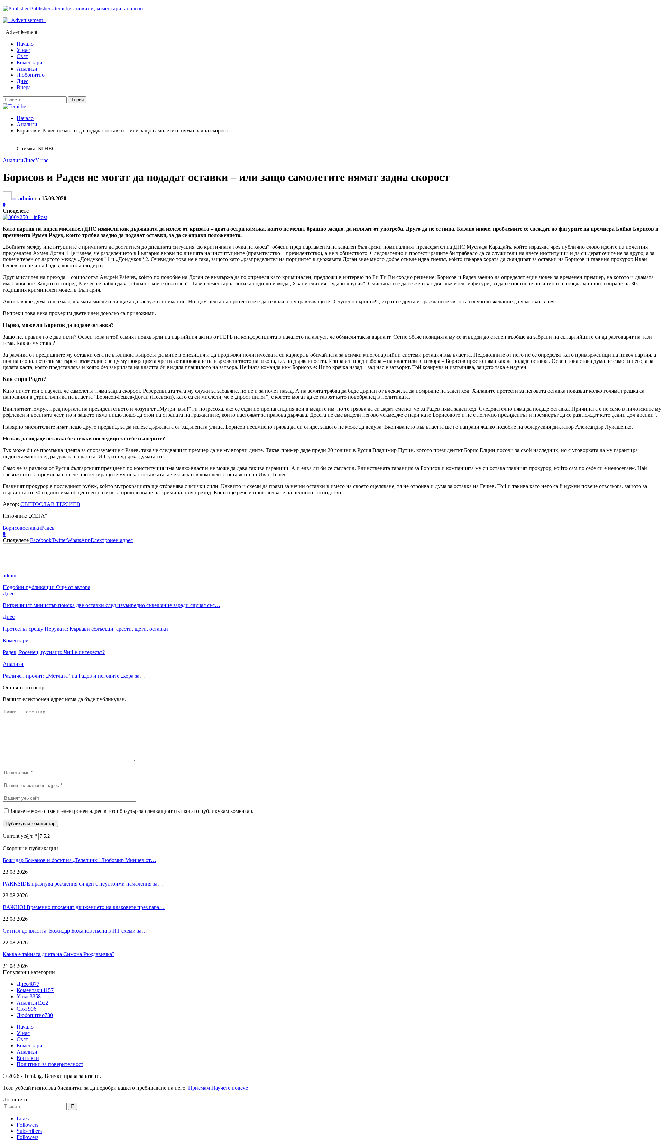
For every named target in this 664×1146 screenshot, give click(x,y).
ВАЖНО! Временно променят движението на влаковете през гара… (84, 907)
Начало (25, 44)
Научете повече (229, 1088)
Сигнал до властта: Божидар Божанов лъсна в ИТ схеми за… (75, 931)
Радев (48, 528)
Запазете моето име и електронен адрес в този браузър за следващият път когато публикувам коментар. (131, 811)
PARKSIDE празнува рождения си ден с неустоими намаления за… (83, 884)
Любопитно (31, 75)
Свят (22, 56)
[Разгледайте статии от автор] (16, 569)
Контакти (28, 1058)
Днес (22, 81)
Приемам (199, 1088)
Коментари (30, 62)
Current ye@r (20, 836)
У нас (23, 50)
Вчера (24, 87)
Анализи (27, 69)
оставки (31, 528)
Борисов (12, 528)
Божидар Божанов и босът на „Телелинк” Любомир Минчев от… (79, 860)
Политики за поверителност (50, 1064)
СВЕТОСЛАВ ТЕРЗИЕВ (50, 504)
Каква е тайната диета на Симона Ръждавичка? (58, 954)
